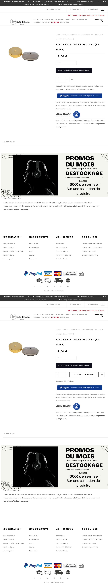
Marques (64, 22)
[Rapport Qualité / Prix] (69, 280)
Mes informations (62, 251)
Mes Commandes (62, 247)
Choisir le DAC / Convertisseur (92, 247)
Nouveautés (33, 259)
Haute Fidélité (49, 19)
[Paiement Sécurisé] (40, 280)
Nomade (83, 19)
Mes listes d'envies (62, 259)
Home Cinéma (64, 19)
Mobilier (46, 22)
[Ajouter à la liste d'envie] (71, 79)
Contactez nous (8, 247)
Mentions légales (9, 255)
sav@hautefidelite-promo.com (16, 209)
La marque (9, 142)
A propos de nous (9, 244)
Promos (55, 22)
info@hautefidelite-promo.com (85, 206)
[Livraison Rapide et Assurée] (59, 280)
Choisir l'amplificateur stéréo (92, 244)
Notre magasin (8, 259)
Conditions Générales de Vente (13, 251)
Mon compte (60, 244)
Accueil (37, 19)
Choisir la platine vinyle (90, 255)
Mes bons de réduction (63, 255)
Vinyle (75, 19)
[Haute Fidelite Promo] (20, 22)
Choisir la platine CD (89, 251)
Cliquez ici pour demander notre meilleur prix (73, 70)
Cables (36, 22)
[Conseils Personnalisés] (49, 280)
